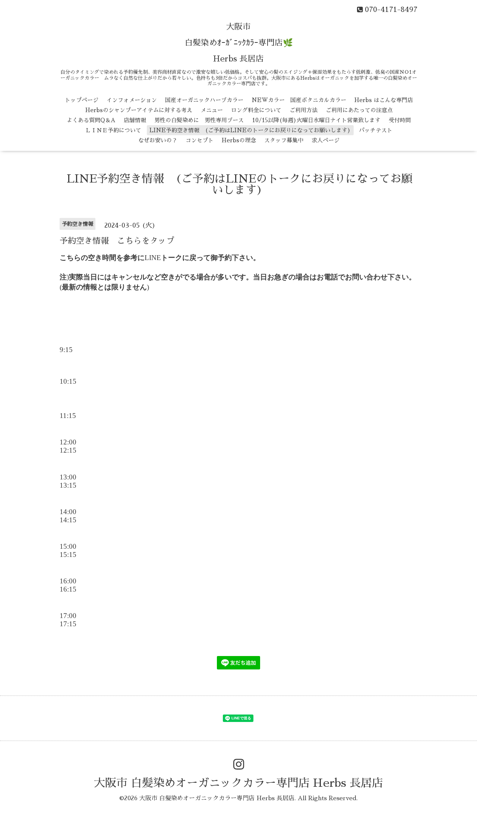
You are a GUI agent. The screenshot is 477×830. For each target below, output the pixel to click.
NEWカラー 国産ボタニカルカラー (299, 100)
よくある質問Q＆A (91, 120)
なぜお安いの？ (157, 140)
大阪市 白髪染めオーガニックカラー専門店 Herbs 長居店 (238, 783)
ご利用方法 (304, 110)
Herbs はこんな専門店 (383, 100)
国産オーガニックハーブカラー (204, 100)
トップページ (81, 100)
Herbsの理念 (239, 140)
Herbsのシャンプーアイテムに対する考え (138, 110)
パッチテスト (375, 130)
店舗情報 (135, 120)
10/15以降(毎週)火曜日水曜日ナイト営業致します (316, 120)
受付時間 (400, 120)
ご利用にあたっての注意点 (359, 110)
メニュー (211, 110)
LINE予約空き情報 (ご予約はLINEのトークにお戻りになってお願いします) (250, 130)
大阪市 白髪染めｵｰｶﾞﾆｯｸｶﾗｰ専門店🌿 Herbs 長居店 (238, 43)
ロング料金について (256, 110)
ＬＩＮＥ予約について (113, 130)
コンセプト (200, 140)
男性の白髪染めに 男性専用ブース (199, 120)
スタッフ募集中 (283, 140)
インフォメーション (132, 100)
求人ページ (325, 140)
